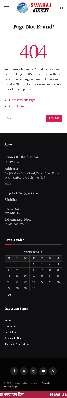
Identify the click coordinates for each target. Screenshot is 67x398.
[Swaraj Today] (33, 8)
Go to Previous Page (22, 100)
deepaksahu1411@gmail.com (22, 193)
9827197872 (12, 209)
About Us (10, 326)
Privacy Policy (13, 338)
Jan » (10, 295)
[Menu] (6, 8)
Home (8, 320)
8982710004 (12, 213)
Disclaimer (11, 332)
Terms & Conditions (17, 344)
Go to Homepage (20, 106)
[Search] (61, 8)
